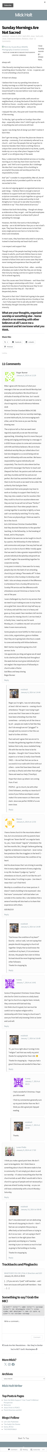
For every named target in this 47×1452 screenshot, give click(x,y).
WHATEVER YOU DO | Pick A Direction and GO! (23, 1273)
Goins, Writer (9, 1427)
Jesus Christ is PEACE (12, 1407)
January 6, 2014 (15, 36)
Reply (6, 680)
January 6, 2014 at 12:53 (26, 821)
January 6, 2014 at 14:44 (30, 692)
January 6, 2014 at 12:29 (26, 375)
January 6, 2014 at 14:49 (30, 926)
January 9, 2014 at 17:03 (26, 1150)
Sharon (19, 819)
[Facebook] (13, 1364)
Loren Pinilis (21, 1147)
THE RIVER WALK (10, 1429)
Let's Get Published (11, 1422)
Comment (36, 1337)
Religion (25, 38)
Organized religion (14, 38)
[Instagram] (9, 1364)
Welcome (7, 1405)
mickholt (5, 36)
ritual (31, 38)
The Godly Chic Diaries (12, 1424)
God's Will (26, 36)
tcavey (19, 979)
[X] (5, 1364)
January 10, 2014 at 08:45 (31, 1209)
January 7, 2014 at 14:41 (26, 982)
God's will (39, 36)
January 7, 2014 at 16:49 (30, 1038)
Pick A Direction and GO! (13, 1410)
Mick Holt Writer (12, 1386)
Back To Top (23, 1438)
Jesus (33, 36)
